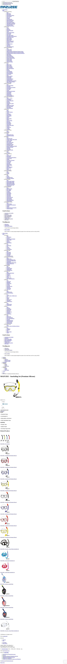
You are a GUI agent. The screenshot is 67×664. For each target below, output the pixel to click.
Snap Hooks (9, 124)
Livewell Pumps (9, 19)
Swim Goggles (9, 249)
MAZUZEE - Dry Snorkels (5, 443)
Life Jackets (9, 162)
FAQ (3, 640)
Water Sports (7, 366)
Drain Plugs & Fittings (10, 15)
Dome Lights (9, 141)
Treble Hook (9, 288)
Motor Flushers (9, 55)
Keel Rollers (9, 192)
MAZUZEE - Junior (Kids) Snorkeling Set (7, 560)
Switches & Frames (10, 78)
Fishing (4, 233)
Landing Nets (9, 277)
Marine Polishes (9, 39)
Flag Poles (8, 102)
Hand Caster (9, 316)
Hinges (8, 119)
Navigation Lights (10, 145)
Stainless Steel (9, 331)
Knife (8, 276)
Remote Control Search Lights (12, 146)
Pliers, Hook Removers (10, 278)
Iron (7, 330)
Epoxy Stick (9, 34)
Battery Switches (9, 66)
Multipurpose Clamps (10, 105)
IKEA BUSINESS (8, 216)
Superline (8, 264)
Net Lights (8, 255)
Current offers (7, 225)
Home (4, 372)
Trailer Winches (9, 199)
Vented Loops (9, 185)
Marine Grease (9, 38)
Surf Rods (8, 312)
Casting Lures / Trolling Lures (12, 295)
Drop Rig (8, 267)
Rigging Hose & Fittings (11, 58)
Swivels (8, 126)
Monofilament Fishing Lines (11, 262)
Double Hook (9, 283)
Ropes (8, 168)
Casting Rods (9, 309)
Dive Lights (9, 252)
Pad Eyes (8, 121)
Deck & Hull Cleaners (10, 32)
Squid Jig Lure (9, 299)
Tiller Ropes (9, 194)
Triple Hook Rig (9, 270)
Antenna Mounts (9, 98)
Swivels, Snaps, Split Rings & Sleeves (13, 326)
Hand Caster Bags (10, 317)
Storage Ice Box (9, 323)
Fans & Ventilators (10, 73)
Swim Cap (8, 248)
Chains (8, 206)
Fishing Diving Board (10, 273)
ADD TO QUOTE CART (4, 410)
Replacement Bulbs (10, 147)
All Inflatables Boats (10, 134)
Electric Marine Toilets (10, 182)
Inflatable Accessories (10, 135)
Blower (8, 69)
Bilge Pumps (9, 14)
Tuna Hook (8, 289)
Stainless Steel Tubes (10, 125)
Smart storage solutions (8, 226)
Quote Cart (8, 4)
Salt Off (8, 42)
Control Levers (9, 50)
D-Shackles (9, 113)
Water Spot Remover (10, 46)
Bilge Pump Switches (10, 68)
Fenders (8, 159)
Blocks (8, 111)
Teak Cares (8, 45)
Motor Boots (9, 54)
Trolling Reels (9, 305)
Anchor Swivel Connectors (11, 204)
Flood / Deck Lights (10, 142)
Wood (8, 332)
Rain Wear (8, 241)
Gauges (8, 90)
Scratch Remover (9, 43)
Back (3, 10)
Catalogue (4, 363)
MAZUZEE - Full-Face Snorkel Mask (6, 584)
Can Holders (9, 99)
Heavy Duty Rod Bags (10, 318)
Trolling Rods (9, 313)
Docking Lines (9, 158)
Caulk (8, 31)
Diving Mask (9, 245)
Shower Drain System (10, 22)
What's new (6, 224)
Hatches (8, 131)
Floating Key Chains (10, 103)
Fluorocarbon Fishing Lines (11, 260)
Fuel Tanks (8, 89)
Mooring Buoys (9, 165)
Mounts (8, 172)
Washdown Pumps (10, 24)
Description (2, 411)
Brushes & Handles (10, 30)
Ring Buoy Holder (10, 106)
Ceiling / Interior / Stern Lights (12, 139)
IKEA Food (7, 219)
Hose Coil (8, 17)
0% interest (6, 214)
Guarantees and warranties (9, 213)
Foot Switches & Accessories (11, 207)
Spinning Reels (9, 304)
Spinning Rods (9, 311)
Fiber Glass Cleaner (10, 35)
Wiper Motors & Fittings (11, 81)
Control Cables (9, 49)
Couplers (8, 191)
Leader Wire (9, 261)
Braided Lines (9, 258)
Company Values (7, 361)
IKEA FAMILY (7, 229)
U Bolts (8, 128)
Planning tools (7, 217)
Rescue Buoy (9, 167)
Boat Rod (8, 308)
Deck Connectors (9, 72)
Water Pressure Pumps (10, 25)
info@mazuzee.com (9, 3)
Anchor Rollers (9, 203)
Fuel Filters (8, 86)
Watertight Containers (10, 178)
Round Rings (9, 123)
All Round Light (9, 138)
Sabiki (8, 298)
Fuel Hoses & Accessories (11, 87)
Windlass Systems (10, 208)
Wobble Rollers (9, 201)
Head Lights (9, 253)
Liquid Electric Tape (10, 37)
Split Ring (8, 287)
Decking (8, 101)
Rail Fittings (9, 122)
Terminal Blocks (9, 79)
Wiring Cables (9, 82)
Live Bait (8, 285)
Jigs (7, 296)
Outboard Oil (9, 93)
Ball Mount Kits (9, 188)
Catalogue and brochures (9, 218)
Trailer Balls (9, 195)
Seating (8, 173)
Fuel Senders (9, 88)
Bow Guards (9, 189)
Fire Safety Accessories (10, 160)
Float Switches (9, 16)
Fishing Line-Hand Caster (11, 259)
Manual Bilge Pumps (10, 20)
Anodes (8, 28)
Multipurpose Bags (10, 320)
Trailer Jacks (9, 196)
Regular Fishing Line (10, 263)
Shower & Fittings (10, 21)
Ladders (8, 104)
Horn (7, 75)
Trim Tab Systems (10, 61)
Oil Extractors (9, 92)
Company (4, 357)
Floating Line (9, 161)
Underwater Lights (10, 149)
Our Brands (4, 362)
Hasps (8, 117)
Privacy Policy (5, 643)
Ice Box (8, 176)
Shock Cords (9, 169)
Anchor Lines (9, 155)
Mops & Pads (9, 40)
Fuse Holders (9, 74)
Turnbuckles (9, 127)
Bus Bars (8, 70)
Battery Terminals (10, 67)
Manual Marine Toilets (10, 183)
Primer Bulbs (9, 94)
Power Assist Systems (10, 57)
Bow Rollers (9, 190)
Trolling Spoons (9, 301)
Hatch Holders (9, 118)
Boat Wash (8, 29)
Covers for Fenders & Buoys (11, 157)
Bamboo (8, 329)
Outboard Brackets (10, 56)
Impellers (8, 18)
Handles (8, 116)
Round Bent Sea (9, 286)
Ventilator (8, 129)
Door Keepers (9, 114)
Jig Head (8, 284)
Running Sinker (9, 268)
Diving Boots (9, 237)
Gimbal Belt (9, 275)
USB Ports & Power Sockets (11, 80)
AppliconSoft (5, 636)
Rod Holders (9, 107)
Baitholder (8, 282)
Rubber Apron (9, 242)
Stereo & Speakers (10, 108)
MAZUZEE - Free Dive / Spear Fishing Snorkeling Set (9, 549)
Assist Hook (9, 281)
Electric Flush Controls (10, 181)
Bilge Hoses (9, 13)
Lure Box (8, 319)
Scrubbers (8, 44)
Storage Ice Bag (9, 322)
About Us (6, 359)
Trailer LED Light (10, 197)
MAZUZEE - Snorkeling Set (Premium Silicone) (8, 455)
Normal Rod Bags (10, 321)
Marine (4, 9)
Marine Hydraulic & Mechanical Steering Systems (15, 51)
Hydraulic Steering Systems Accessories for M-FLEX (15, 53)
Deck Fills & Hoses (10, 85)
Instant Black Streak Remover (12, 36)
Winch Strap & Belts (10, 200)
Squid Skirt (8, 300)
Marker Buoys (9, 164)
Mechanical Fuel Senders (11, 91)
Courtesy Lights (9, 140)
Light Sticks (9, 254)
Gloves (8, 240)
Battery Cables (9, 65)
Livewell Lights (9, 143)
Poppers (8, 297)
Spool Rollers (9, 193)
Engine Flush (9, 33)
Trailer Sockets (9, 198)
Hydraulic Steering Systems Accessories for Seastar (15, 52)
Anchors (8, 205)
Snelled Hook (9, 269)
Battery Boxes (9, 64)
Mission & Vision (7, 360)
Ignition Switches (9, 76)
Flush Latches (9, 115)
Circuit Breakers (9, 71)
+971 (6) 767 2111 (9, 2)
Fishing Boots (9, 239)
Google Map (6, 652)
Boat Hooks (9, 156)
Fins (7, 246)
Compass (8, 152)
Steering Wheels (9, 60)
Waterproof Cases (10, 177)
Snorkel (8, 247)
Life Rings (8, 163)
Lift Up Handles (9, 120)
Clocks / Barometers (10, 100)
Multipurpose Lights (10, 144)
